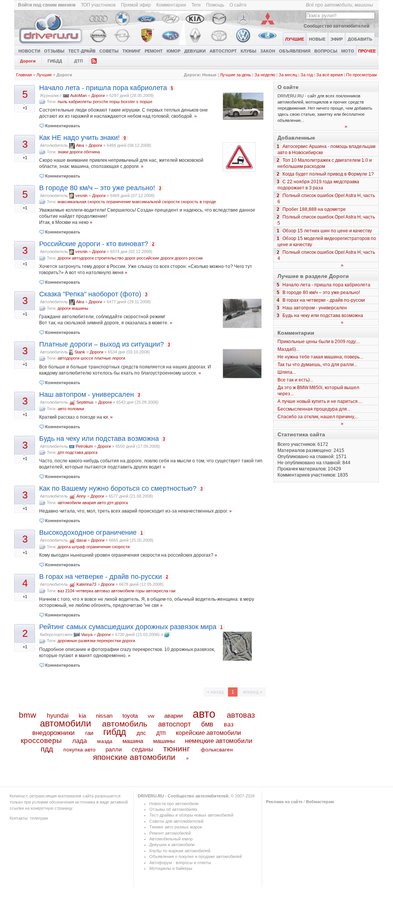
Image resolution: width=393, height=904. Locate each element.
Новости (29, 51)
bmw (27, 714)
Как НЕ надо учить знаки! (79, 137)
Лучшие (44, 74)
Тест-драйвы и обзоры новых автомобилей (191, 815)
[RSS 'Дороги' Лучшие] (94, 60)
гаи (172, 590)
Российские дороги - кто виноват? (93, 244)
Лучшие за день (235, 74)
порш (114, 101)
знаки (63, 152)
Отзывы (54, 51)
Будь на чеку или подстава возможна (99, 438)
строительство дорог (115, 258)
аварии (173, 715)
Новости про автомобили (173, 803)
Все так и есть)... (295, 380)
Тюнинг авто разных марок (175, 827)
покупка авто (79, 749)
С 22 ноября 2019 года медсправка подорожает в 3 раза (318, 185)
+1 (25, 107)
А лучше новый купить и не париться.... (319, 401)
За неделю (264, 74)
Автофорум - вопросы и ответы (180, 862)
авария (89, 502)
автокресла (157, 590)
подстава (74, 452)
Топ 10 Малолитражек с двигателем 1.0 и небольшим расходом (324, 163)
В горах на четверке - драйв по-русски (100, 576)
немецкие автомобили (219, 741)
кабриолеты (80, 101)
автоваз (102, 590)
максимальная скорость (81, 201)
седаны (142, 749)
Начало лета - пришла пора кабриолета (103, 88)
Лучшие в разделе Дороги (313, 276)
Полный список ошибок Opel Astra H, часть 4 (326, 255)
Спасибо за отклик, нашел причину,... (317, 416)
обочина (92, 152)
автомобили (69, 502)
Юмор (173, 51)
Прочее (367, 51)
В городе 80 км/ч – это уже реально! (97, 188)
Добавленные (296, 138)
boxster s (130, 101)
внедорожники (53, 732)
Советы (109, 51)
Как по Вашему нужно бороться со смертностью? (117, 488)
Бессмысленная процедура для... (313, 409)
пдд (47, 749)
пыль (63, 101)
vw (151, 716)
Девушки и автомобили (172, 844)
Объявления (294, 51)
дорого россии (189, 258)
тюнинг (176, 748)
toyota (130, 715)
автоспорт (174, 724)
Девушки (195, 51)
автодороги (83, 258)
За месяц (288, 74)
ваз (228, 724)
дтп (61, 452)
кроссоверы (41, 740)
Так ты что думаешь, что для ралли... (317, 364)
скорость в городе (198, 201)
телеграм (39, 818)
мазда (104, 741)
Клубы (248, 51)
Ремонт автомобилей (170, 833)
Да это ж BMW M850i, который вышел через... (318, 390)
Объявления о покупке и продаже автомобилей (195, 856)
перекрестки (109, 640)
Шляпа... (286, 372)
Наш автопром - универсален (86, 394)
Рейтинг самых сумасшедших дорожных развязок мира (127, 627)
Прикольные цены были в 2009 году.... (318, 341)
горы (140, 590)
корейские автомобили (208, 733)
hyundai (58, 715)
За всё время (329, 74)
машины (80, 308)
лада (79, 741)
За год (307, 74)
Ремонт (154, 51)
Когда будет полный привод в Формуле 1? (328, 174)
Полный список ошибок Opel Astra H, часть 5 (326, 220)
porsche (100, 101)
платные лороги (109, 358)
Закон (267, 51)
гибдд (114, 732)
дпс (141, 733)
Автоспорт (223, 51)
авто (62, 408)
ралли (114, 749)
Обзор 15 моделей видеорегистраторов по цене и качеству (326, 241)
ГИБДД (55, 61)
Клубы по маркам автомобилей (179, 850)
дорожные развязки (77, 640)
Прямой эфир (136, 5)
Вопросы (325, 51)
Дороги (28, 61)
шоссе (87, 358)
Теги (196, 5)
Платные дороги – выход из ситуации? (101, 344)
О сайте (238, 5)
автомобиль (124, 723)
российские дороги (155, 258)
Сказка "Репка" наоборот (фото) (90, 294)
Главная (24, 74)
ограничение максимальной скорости (143, 201)
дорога (90, 452)
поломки (76, 408)
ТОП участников (98, 5)
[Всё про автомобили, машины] (51, 43)
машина (132, 741)
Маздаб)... (288, 349)
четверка (84, 590)
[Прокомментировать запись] (60, 125)
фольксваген (217, 749)
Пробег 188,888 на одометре (314, 209)
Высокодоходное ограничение (88, 532)
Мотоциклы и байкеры (170, 868)
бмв (207, 724)
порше (146, 101)
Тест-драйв (82, 51)
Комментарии (171, 5)
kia (82, 716)
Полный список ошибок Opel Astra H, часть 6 (326, 198)
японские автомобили (134, 757)
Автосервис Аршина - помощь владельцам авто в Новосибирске (326, 149)
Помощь (215, 5)
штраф (78, 546)
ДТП (78, 61)
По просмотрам (361, 74)
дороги (76, 152)
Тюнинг (131, 51)
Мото (347, 51)
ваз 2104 (66, 590)
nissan (104, 716)
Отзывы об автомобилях (173, 809)
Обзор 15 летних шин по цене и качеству (327, 230)
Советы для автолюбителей (176, 821)
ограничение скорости (108, 546)
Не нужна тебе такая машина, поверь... (320, 357)
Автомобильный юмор (171, 839)
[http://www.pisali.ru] (167, 634)
